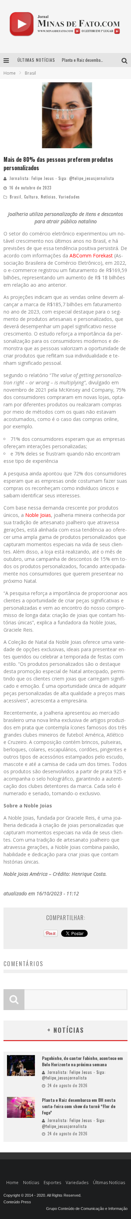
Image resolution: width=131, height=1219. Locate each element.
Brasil (15, 197)
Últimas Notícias (109, 1183)
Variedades (69, 197)
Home (9, 73)
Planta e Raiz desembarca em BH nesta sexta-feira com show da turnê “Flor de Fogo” (78, 1106)
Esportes (52, 1183)
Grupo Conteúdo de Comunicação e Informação (87, 1208)
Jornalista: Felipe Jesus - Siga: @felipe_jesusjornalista (61, 178)
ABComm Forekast (91, 255)
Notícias (48, 197)
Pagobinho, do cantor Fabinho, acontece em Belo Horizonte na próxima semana (82, 1061)
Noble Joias (38, 515)
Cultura (31, 197)
